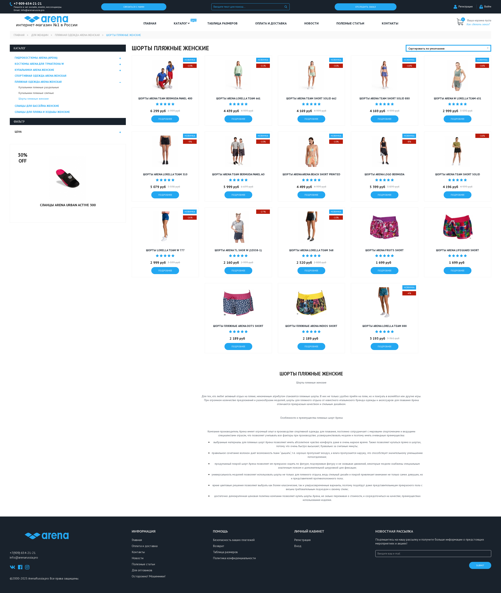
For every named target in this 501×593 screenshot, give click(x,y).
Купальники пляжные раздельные (39, 87)
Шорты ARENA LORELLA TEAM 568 (311, 250)
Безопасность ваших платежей (234, 540)
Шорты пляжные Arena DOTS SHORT (238, 326)
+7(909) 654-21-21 (23, 553)
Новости (311, 23)
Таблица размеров (225, 552)
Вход (297, 546)
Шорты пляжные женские (34, 98)
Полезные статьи (143, 564)
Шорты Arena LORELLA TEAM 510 (165, 174)
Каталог (181, 23)
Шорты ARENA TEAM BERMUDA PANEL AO (238, 174)
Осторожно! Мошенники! (148, 576)
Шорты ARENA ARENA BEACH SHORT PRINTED (311, 174)
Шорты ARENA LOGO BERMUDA (384, 174)
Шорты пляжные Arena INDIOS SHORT (311, 326)
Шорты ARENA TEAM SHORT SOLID (457, 174)
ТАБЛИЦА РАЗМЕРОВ (222, 23)
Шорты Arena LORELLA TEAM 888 (384, 326)
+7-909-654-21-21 (28, 3)
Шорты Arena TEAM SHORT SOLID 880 (385, 98)
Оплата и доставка (271, 23)
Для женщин (39, 35)
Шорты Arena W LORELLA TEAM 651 (457, 98)
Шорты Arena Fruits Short (384, 250)
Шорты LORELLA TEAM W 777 (165, 250)
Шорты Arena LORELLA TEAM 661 (238, 98)
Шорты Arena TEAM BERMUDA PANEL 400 (165, 98)
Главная (149, 23)
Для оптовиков (142, 570)
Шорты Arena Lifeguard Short (457, 250)
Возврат (218, 546)
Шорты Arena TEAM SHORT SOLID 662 (311, 98)
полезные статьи (350, 23)
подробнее (165, 118)
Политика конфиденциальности (234, 558)
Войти (487, 6)
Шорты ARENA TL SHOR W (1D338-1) (238, 250)
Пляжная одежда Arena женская (77, 35)
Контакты (390, 23)
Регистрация (466, 6)
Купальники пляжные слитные (36, 93)
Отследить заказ (365, 6)
